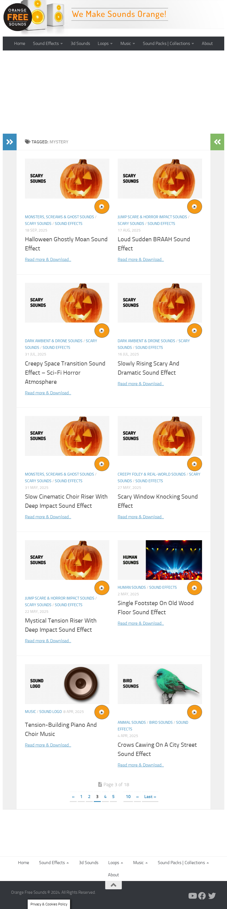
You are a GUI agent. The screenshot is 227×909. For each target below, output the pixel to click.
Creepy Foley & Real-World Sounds (152, 474)
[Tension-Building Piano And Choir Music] (67, 684)
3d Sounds (80, 43)
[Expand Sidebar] (10, 142)
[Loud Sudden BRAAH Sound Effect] (160, 179)
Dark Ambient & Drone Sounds (53, 341)
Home (19, 43)
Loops (103, 43)
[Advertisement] (113, 92)
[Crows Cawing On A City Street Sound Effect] (160, 684)
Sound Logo (50, 711)
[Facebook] (202, 896)
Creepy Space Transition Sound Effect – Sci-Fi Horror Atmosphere (65, 372)
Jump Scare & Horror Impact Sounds (152, 217)
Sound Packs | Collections (166, 43)
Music (125, 43)
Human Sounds (132, 587)
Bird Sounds (161, 722)
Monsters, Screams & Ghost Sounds (59, 217)
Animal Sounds (132, 722)
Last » (150, 796)
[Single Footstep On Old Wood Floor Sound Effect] (160, 560)
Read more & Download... (48, 259)
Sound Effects (46, 43)
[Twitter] (212, 896)
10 (128, 796)
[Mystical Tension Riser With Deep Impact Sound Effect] (67, 560)
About (207, 43)
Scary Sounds (38, 223)
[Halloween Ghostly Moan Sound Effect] (67, 179)
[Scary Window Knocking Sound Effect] (160, 436)
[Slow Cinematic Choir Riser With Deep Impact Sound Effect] (67, 436)
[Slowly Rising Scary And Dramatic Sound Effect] (160, 303)
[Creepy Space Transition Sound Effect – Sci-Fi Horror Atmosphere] (67, 303)
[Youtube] (192, 896)
